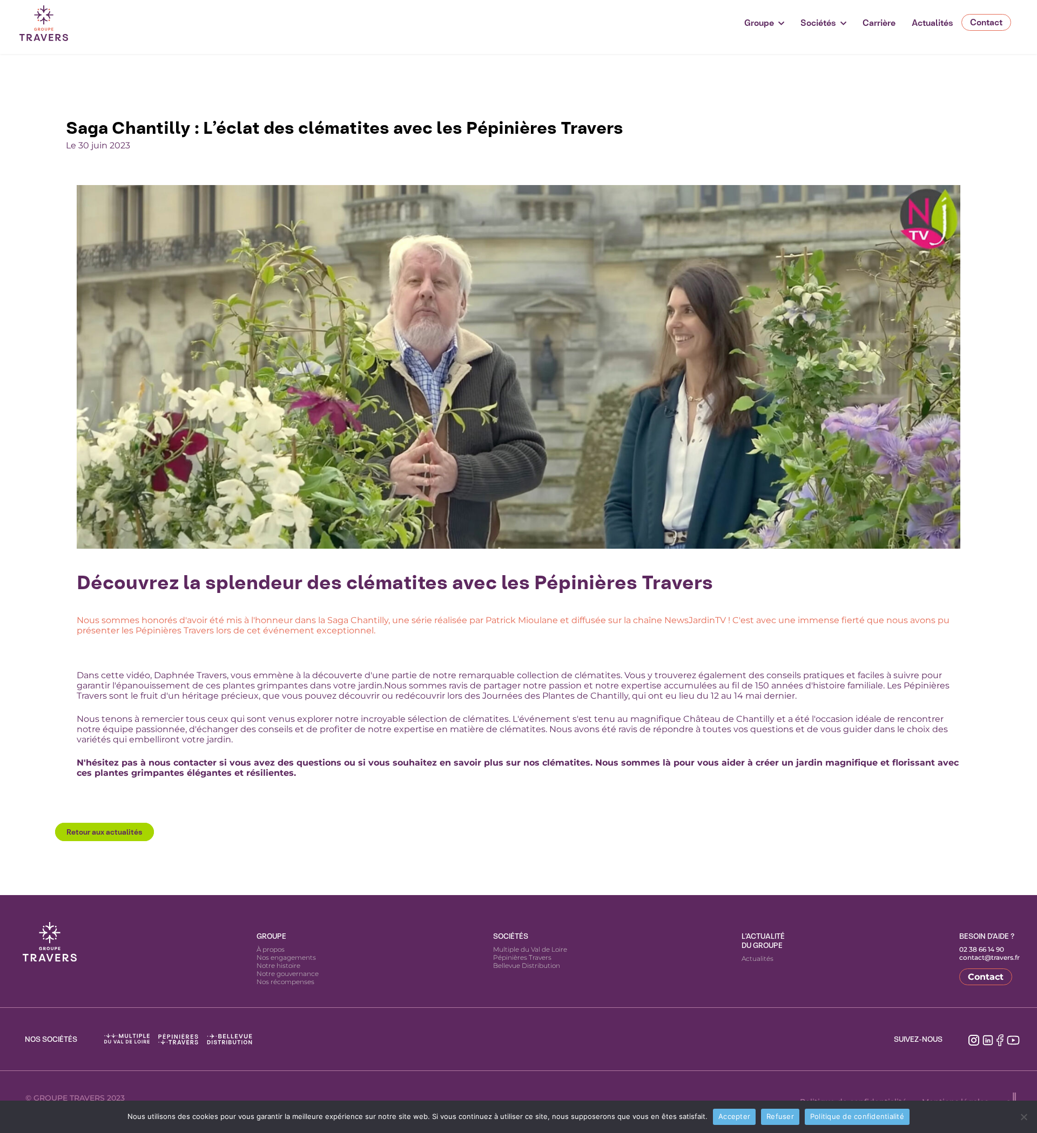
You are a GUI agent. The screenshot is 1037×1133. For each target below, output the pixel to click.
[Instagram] (973, 1039)
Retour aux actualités (104, 831)
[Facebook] (1000, 1039)
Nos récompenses (285, 982)
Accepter (734, 1116)
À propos (271, 949)
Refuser (780, 1116)
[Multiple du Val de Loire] (127, 1039)
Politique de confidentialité (857, 1116)
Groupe (759, 23)
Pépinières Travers (522, 957)
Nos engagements (286, 957)
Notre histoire (278, 965)
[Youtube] (1013, 1039)
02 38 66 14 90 (981, 949)
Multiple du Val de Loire (530, 949)
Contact (986, 22)
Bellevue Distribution (526, 965)
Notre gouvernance (288, 974)
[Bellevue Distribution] (230, 1039)
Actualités (932, 23)
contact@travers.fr (989, 957)
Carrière (879, 23)
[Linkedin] (987, 1039)
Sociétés (818, 23)
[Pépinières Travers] (178, 1039)
